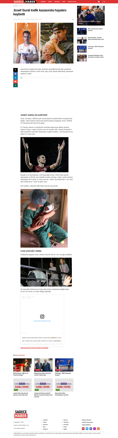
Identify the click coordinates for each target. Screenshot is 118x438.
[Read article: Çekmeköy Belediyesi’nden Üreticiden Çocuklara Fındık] (82, 58)
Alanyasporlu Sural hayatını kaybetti (34, 348)
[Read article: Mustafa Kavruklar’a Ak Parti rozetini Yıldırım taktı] (43, 365)
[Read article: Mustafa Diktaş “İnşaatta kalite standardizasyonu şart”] (82, 40)
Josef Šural (25, 344)
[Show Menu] (104, 1)
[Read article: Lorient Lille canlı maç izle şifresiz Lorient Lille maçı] (22, 385)
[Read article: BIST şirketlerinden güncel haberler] (82, 31)
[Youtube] (83, 428)
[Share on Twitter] (15, 70)
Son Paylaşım (72, 1)
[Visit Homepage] (25, 1)
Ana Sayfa (15, 5)
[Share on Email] (15, 81)
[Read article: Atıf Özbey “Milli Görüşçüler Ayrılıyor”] (64, 365)
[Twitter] (87, 428)
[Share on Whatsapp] (15, 85)
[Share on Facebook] (15, 74)
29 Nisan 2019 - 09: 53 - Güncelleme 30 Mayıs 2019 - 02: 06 (27, 19)
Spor (63, 1)
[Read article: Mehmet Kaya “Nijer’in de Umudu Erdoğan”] (22, 365)
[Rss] (98, 428)
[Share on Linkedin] (15, 78)
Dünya (50, 1)
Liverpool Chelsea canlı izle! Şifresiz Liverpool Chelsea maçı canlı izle (43, 395)
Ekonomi (57, 1)
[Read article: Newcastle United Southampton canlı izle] (64, 385)
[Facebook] (91, 428)
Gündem (43, 1)
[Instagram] (94, 428)
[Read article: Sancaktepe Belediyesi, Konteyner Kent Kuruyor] (91, 16)
